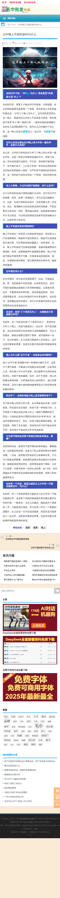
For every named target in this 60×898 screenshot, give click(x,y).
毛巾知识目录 (30, 2)
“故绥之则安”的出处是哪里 (15, 792)
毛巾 (39, 725)
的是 (49, 731)
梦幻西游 (21, 727)
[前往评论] (57, 797)
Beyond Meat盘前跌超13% (44, 579)
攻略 (49, 721)
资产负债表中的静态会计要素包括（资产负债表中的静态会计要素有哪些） (30, 761)
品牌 (7, 721)
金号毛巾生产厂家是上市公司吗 (18, 801)
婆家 (25, 131)
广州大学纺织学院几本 (14, 796)
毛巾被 (7, 730)
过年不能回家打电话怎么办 (42, 547)
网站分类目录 (51, 818)
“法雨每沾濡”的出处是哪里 (43, 570)
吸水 (44, 716)
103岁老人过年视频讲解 (14, 574)
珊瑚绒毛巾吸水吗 (12, 774)
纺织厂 (45, 735)
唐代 (15, 721)
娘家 (48, 131)
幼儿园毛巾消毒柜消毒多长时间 (45, 561)
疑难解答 (30, 822)
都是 (26, 744)
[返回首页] (57, 790)
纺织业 (35, 735)
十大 (35, 716)
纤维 (12, 736)
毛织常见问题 (15, 2)
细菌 (23, 740)
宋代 (29, 721)
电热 (29, 731)
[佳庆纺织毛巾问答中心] (30, 9)
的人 (43, 731)
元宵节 (20, 717)
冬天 (28, 716)
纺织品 (7, 740)
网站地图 (23, 822)
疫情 (36, 731)
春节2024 (12, 24)
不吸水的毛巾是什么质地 (14, 565)
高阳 (40, 744)
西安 (5, 744)
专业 (6, 716)
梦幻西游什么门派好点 (13, 579)
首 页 (4, 2)
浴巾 (16, 730)
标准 (13, 727)
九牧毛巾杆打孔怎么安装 (43, 565)
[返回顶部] (57, 804)
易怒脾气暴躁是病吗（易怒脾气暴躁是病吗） (17, 561)
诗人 (12, 745)
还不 (18, 744)
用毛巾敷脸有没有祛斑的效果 (44, 574)
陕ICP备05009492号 (42, 822)
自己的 (31, 739)
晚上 (27, 93)
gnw (10, 43)
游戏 (22, 731)
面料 (33, 744)
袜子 (48, 740)
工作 (42, 721)
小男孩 (30, 835)
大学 (21, 721)
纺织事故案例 (10, 787)
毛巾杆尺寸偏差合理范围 (15, 778)
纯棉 (19, 735)
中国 (13, 716)
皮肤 (6, 735)
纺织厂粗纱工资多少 (13, 783)
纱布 (27, 735)
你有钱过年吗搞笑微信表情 (17, 538)
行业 (40, 740)
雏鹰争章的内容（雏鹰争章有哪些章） (21, 770)
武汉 (30, 727)
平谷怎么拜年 (9, 570)
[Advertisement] (30, 868)
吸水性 (52, 716)
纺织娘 (16, 740)
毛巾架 (49, 726)
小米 (35, 721)
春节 (6, 726)
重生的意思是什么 (12, 765)
